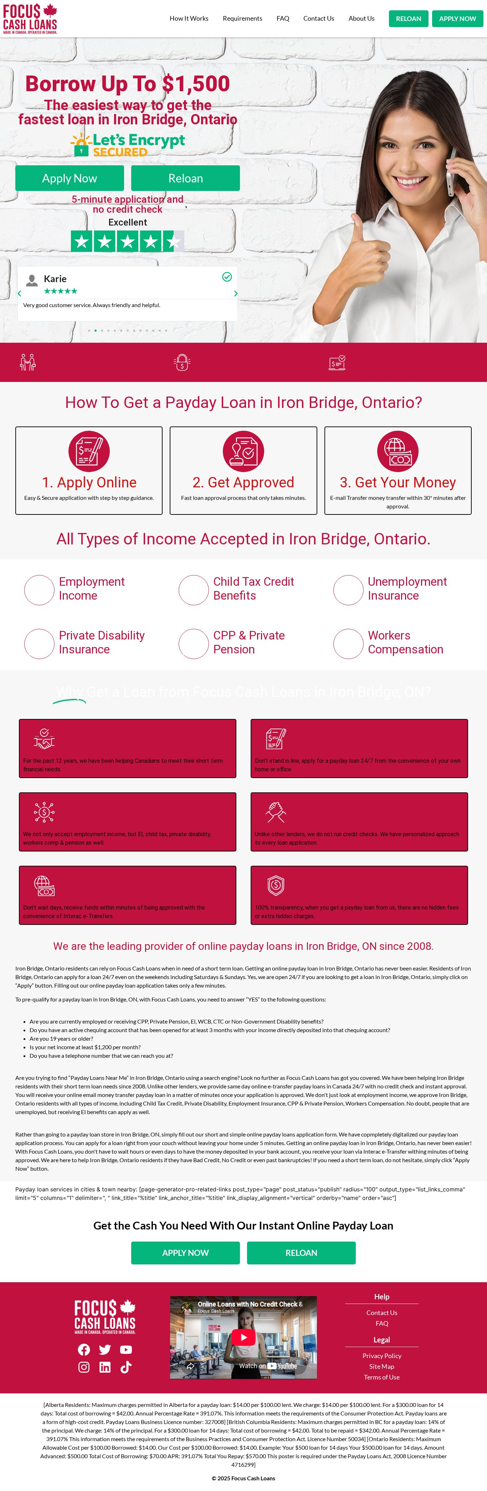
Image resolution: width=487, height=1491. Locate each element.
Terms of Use (382, 1377)
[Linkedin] (105, 1367)
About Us (362, 18)
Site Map (381, 1366)
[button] (19, 293)
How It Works (189, 18)
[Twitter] (105, 1349)
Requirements (242, 18)
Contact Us (318, 18)
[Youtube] (126, 1349)
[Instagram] (84, 1367)
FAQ (283, 18)
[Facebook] (84, 1349)
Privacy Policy (382, 1356)
